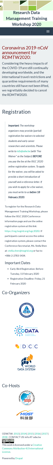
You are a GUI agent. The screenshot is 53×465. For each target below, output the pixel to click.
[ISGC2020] (26, 398)
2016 (37, 433)
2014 (23, 433)
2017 (44, 433)
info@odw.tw (23, 151)
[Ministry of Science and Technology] (26, 415)
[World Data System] (26, 362)
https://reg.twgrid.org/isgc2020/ (22, 231)
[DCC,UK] (26, 347)
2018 (4, 437)
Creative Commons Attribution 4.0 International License (22, 448)
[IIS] (26, 310)
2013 (16, 433)
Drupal (19, 458)
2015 (30, 433)
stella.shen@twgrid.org (20, 250)
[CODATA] (26, 330)
